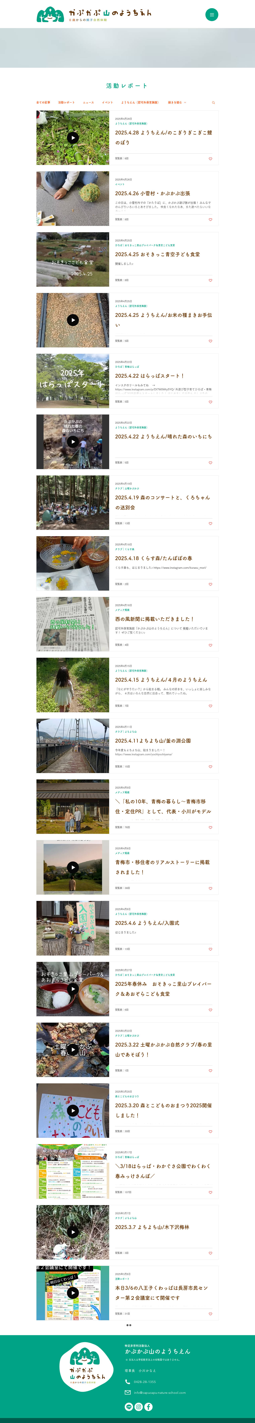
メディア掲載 (122, 610)
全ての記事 (43, 102)
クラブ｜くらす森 (124, 549)
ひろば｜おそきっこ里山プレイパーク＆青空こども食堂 (145, 245)
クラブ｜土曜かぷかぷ (127, 488)
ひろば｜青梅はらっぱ (127, 367)
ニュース (88, 102)
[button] (213, 103)
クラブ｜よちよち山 (126, 731)
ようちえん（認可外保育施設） (140, 102)
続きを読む (175, 102)
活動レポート (66, 102)
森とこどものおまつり (127, 1096)
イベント (107, 102)
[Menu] (211, 14)
